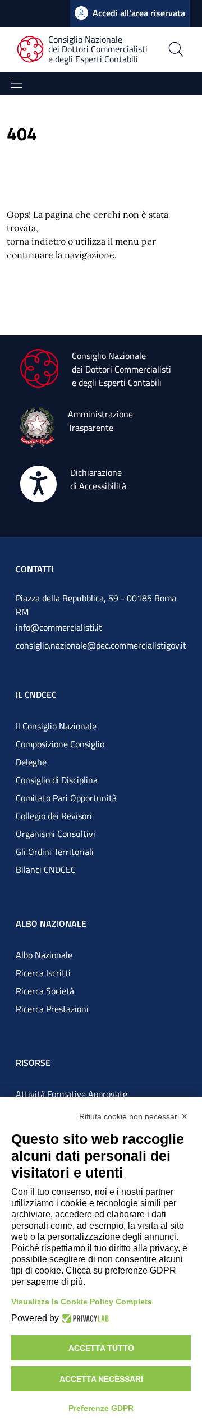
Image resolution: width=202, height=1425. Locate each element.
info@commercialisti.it (59, 627)
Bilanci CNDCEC (46, 869)
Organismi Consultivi (55, 833)
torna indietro (36, 241)
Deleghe (31, 762)
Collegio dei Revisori (54, 815)
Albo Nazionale (44, 955)
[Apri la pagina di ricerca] (176, 49)
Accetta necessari (101, 1379)
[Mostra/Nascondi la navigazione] (17, 83)
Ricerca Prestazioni (52, 1008)
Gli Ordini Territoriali (55, 851)
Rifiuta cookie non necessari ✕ (133, 1116)
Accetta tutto (101, 1348)
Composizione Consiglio (60, 744)
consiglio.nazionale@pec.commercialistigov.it (101, 645)
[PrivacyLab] (84, 1318)
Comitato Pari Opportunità (66, 798)
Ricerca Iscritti (43, 973)
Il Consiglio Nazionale (56, 726)
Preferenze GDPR (101, 1408)
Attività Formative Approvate (71, 1094)
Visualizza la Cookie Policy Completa (81, 1301)
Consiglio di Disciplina (57, 780)
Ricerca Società (45, 991)
